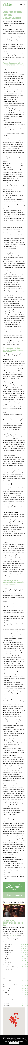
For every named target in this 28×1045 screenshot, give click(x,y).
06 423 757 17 (24, 995)
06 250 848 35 (24, 954)
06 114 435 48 (24, 999)
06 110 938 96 (24, 950)
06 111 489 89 (24, 991)
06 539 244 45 (24, 978)
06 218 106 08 (24, 961)
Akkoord (11, 1043)
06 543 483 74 (24, 1003)
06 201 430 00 (24, 948)
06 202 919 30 (24, 969)
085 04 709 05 (24, 967)
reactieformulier (21, 937)
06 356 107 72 (24, 946)
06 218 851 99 (24, 997)
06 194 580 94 (24, 952)
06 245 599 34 (24, 1001)
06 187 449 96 (24, 965)
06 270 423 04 (24, 975)
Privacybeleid (16, 1043)
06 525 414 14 (24, 956)
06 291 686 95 (24, 989)
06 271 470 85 (24, 1005)
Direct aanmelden (14, 895)
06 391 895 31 (24, 944)
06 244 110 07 (24, 973)
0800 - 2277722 (14, 887)
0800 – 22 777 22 (14, 935)
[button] (17, 1019)
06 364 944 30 (24, 958)
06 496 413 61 (24, 963)
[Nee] (26, 1040)
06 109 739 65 (24, 971)
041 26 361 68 (24, 993)
